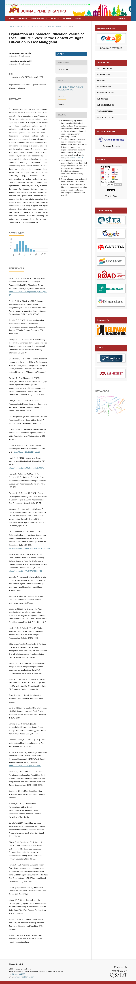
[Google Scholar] (111, 234)
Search (121, 19)
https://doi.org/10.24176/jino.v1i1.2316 (25, 766)
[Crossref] (111, 261)
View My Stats (111, 196)
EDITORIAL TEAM (103, 74)
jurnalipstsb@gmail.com (24, 977)
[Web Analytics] (111, 190)
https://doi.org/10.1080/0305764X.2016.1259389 (29, 548)
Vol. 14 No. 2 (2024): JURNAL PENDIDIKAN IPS (47, 27)
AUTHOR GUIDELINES (105, 105)
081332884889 (18, 974)
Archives (22, 19)
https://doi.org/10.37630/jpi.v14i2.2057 (26, 77)
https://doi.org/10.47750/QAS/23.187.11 (25, 571)
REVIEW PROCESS (104, 87)
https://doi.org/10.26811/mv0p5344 (27, 452)
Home (11, 19)
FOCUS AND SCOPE (104, 68)
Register (67, 19)
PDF (61, 54)
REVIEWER (101, 81)
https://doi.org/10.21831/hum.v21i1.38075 (26, 468)
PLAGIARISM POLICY (105, 111)
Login (78, 19)
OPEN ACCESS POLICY (106, 117)
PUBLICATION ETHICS (105, 93)
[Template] (111, 140)
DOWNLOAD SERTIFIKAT (111, 48)
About (54, 19)
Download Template (111, 146)
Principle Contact (76, 158)
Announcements (39, 19)
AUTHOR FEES (102, 99)
